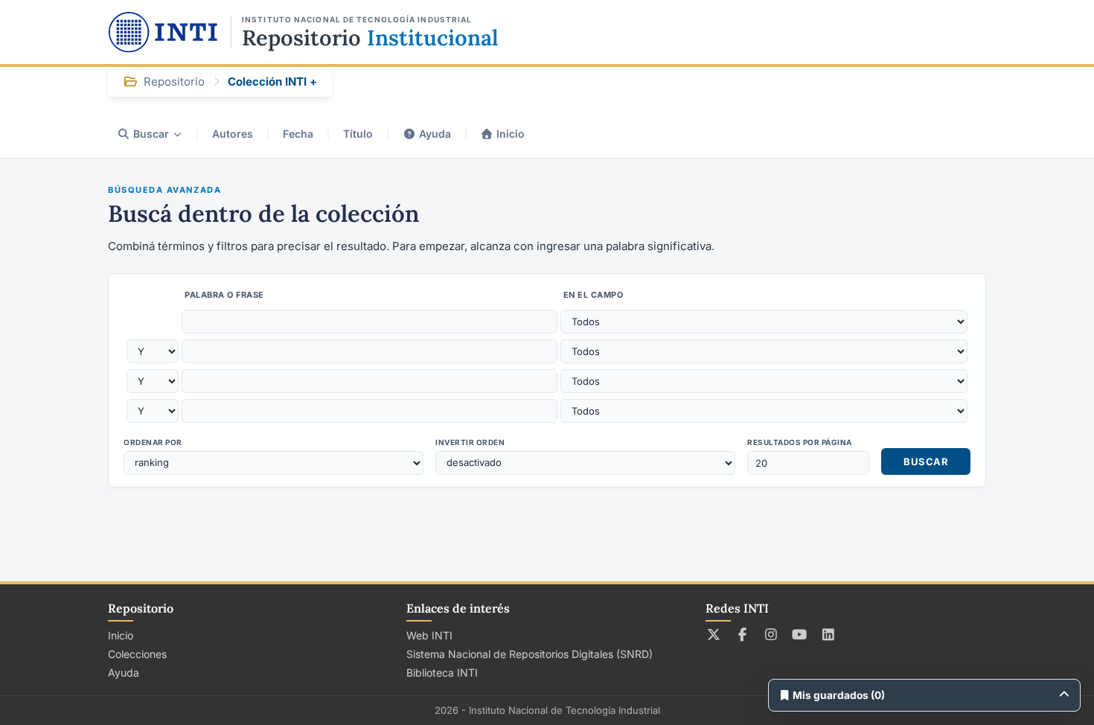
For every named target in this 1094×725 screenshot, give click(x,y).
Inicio (510, 133)
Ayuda (435, 133)
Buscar (151, 133)
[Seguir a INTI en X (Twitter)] (714, 634)
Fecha (298, 133)
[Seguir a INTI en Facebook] (742, 634)
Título (358, 133)
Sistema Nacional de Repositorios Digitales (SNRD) (529, 654)
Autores (232, 133)
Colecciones (137, 654)
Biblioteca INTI (442, 672)
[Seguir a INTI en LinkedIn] (828, 634)
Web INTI (429, 635)
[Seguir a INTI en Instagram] (771, 634)
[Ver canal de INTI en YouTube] (799, 634)
